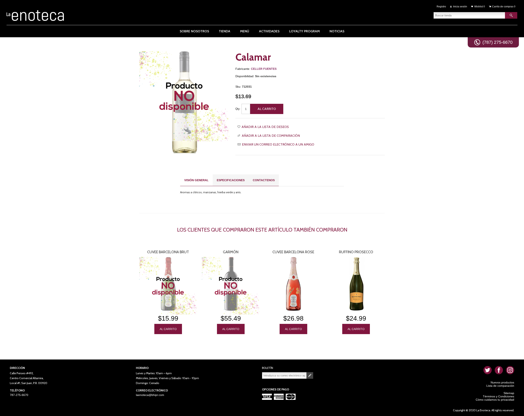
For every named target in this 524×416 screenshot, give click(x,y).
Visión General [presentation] (196, 180)
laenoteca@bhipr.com (150, 395)
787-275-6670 (19, 395)
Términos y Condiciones (498, 396)
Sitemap (509, 393)
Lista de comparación (500, 385)
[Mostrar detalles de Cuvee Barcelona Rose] (293, 284)
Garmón (230, 252)
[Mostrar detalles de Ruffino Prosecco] (356, 284)
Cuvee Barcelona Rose (293, 252)
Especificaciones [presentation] (231, 180)
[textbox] (469, 15)
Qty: (238, 108)
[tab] (196, 180)
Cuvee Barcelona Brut (168, 252)
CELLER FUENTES (264, 68)
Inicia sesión (460, 6)
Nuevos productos (502, 382)
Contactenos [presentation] (264, 180)
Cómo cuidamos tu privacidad (495, 399)
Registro (441, 6)
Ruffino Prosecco (356, 252)
